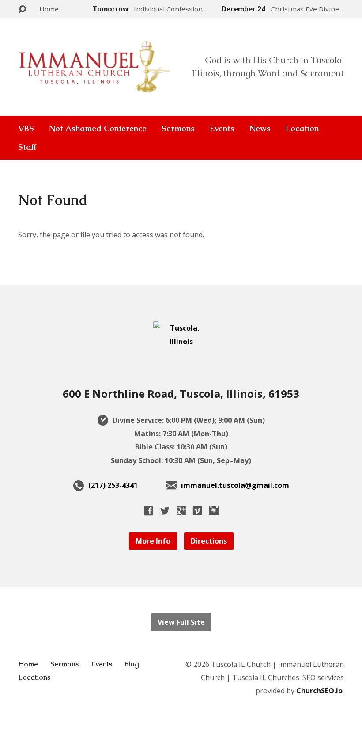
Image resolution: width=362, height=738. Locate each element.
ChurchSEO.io (319, 691)
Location (302, 129)
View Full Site (181, 622)
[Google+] (181, 510)
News (260, 129)
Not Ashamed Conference (98, 129)
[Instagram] (214, 510)
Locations (34, 677)
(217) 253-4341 (113, 485)
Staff (27, 147)
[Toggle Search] (22, 9)
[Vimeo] (197, 510)
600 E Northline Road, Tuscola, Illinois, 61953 (181, 393)
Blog (131, 664)
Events (222, 129)
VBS (26, 129)
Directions (209, 541)
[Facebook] (148, 510)
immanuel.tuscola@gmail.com (235, 485)
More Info (153, 541)
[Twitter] (165, 510)
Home (49, 8)
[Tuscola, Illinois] (181, 341)
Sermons (178, 129)
